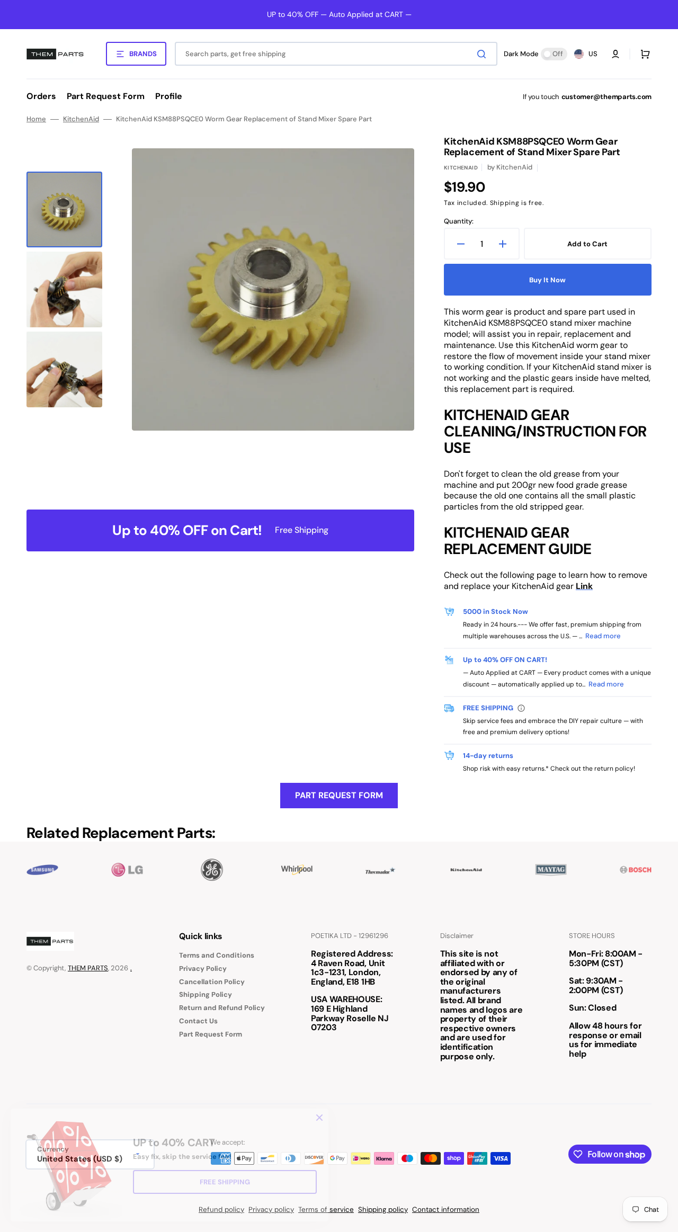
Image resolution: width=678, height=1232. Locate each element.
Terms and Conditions (216, 955)
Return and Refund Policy (222, 1007)
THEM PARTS (88, 967)
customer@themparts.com (606, 96)
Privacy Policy (203, 968)
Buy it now (547, 279)
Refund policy (221, 1209)
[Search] (483, 54)
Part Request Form (339, 795)
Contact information (445, 1209)
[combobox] (336, 54)
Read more (603, 635)
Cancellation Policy (212, 981)
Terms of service (326, 1209)
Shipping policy (383, 1209)
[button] (615, 54)
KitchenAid (81, 119)
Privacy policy (271, 1209)
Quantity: (459, 221)
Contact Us (198, 1020)
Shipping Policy (205, 994)
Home (36, 119)
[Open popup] (521, 708)
